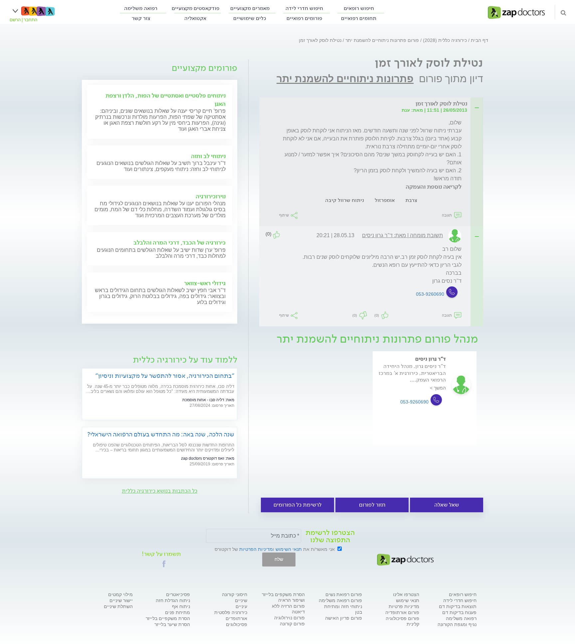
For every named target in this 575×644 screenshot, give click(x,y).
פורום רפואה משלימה (340, 600)
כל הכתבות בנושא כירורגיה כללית (159, 491)
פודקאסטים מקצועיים (195, 8)
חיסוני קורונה (234, 594)
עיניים (241, 606)
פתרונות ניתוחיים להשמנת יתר (345, 78)
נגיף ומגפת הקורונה (457, 624)
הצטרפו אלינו (406, 594)
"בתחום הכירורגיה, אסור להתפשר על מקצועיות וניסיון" (164, 376)
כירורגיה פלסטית (230, 612)
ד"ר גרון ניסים (430, 358)
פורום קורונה (292, 623)
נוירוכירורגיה (211, 196)
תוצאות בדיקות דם (458, 606)
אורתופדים (236, 618)
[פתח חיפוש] (563, 12)
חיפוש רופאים (359, 8)
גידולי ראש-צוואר (205, 283)
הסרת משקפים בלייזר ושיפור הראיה (283, 597)
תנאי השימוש (289, 549)
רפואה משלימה (140, 8)
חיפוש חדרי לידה (304, 8)
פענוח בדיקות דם (459, 612)
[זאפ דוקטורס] (516, 12)
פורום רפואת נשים (343, 594)
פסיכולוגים (236, 624)
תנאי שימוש (407, 600)
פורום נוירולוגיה (289, 617)
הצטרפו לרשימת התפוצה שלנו (330, 536)
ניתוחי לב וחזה (208, 156)
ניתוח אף (181, 606)
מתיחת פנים (177, 612)
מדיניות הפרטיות (256, 549)
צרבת (411, 200)
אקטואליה (195, 18)
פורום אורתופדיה (402, 612)
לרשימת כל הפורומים (297, 505)
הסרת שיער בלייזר (172, 624)
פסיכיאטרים (178, 594)
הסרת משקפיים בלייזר (168, 618)
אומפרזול (385, 200)
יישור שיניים (121, 600)
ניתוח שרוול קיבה (344, 200)
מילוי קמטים (120, 594)
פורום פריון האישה (343, 618)
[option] (425, 407)
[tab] (373, 103)
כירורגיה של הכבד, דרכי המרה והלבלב (179, 242)
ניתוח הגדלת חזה (173, 600)
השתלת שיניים (118, 606)
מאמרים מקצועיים (250, 8)
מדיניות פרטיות (404, 606)
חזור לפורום (372, 505)
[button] (164, 564)
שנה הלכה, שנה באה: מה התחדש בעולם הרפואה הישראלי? (160, 434)
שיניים (241, 600)
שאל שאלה (446, 505)
